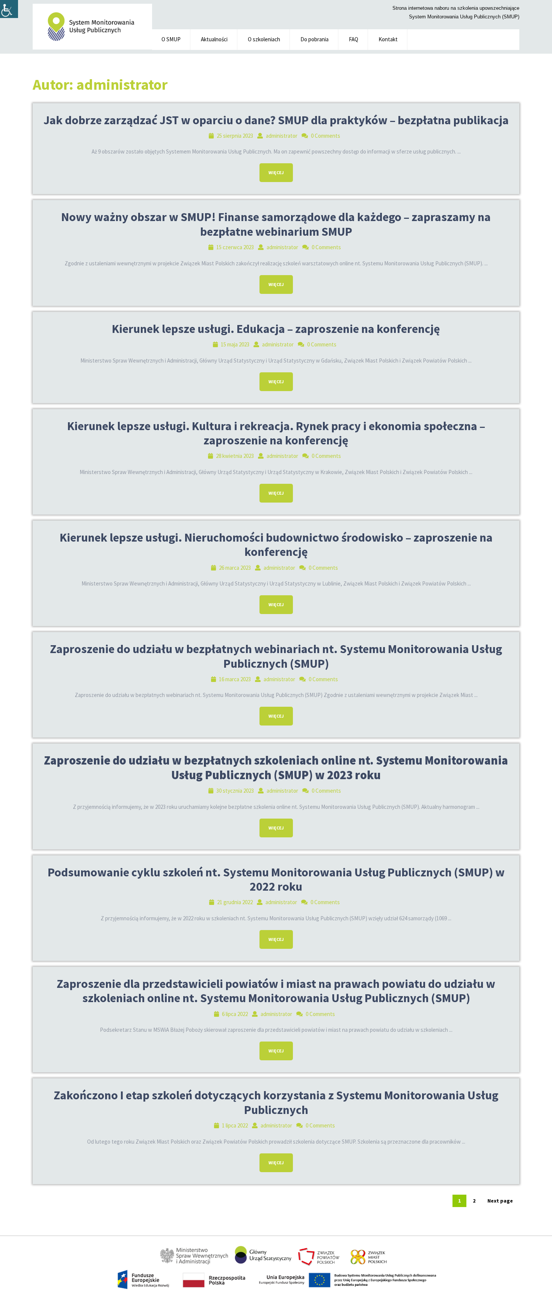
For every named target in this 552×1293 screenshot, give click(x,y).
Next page (500, 1200)
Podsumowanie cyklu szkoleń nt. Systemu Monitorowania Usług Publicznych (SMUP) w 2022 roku (276, 879)
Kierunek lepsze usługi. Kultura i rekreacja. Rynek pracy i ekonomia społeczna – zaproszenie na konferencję (276, 433)
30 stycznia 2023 (235, 790)
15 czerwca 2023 (235, 247)
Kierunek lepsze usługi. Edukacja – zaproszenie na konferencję (276, 328)
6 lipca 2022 (235, 1014)
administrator (281, 135)
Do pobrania (314, 39)
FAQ (353, 39)
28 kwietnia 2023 (235, 455)
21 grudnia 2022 (235, 902)
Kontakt (388, 39)
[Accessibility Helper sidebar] (9, 9)
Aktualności (214, 39)
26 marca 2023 (235, 567)
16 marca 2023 (235, 679)
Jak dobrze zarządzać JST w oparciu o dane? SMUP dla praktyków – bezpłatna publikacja (276, 120)
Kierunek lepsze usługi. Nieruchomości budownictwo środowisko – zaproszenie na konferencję (276, 544)
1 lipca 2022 (235, 1125)
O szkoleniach (264, 39)
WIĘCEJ (271, 169)
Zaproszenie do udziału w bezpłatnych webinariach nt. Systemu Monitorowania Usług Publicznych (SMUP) (276, 656)
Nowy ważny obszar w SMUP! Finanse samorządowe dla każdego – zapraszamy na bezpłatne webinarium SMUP (276, 224)
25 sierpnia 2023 (235, 135)
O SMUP (171, 39)
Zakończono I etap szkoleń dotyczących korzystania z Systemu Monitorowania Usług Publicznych (276, 1102)
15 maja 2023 (235, 344)
